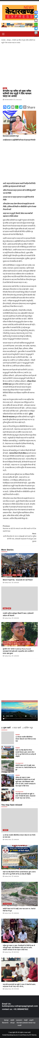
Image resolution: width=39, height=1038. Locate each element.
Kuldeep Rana (7, 582)
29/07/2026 (16, 952)
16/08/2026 (16, 876)
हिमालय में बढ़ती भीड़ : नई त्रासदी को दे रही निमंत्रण (18, 580)
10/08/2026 (16, 913)
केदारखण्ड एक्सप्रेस (8, 99)
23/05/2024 (18, 99)
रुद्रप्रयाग (20, 575)
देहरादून (4, 88)
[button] (3, 33)
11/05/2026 (16, 656)
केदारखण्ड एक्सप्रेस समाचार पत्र (26, 1023)
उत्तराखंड (5, 641)
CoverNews (23, 1035)
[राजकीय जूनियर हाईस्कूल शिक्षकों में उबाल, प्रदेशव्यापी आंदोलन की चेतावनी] (19, 598)
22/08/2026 (16, 839)
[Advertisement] (19, 65)
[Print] (36, 32)
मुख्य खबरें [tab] (7, 728)
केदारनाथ (5, 575)
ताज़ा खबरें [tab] (17, 728)
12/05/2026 (16, 618)
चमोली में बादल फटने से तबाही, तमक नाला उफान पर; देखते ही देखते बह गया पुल (26, 767)
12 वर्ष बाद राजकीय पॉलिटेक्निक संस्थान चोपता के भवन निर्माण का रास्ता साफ (26, 739)
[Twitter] (36, 16)
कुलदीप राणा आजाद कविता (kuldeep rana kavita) (19, 641)
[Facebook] (36, 12)
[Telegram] (36, 28)
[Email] (36, 20)
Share (31, 107)
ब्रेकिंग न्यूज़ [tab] (28, 728)
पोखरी (9, 608)
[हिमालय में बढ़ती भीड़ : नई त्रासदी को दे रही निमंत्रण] (19, 565)
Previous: (19, 528)
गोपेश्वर (10, 644)
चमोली (10, 575)
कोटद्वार (12, 1023)
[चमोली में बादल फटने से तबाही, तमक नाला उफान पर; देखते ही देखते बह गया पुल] (7, 766)
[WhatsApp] (36, 24)
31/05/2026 (16, 582)
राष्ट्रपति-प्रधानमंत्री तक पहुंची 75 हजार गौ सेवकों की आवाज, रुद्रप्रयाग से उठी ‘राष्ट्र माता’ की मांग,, (25, 796)
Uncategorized (19, 763)
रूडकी (19, 1025)
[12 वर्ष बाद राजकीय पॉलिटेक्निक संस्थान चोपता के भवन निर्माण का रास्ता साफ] (19, 820)
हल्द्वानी (31, 1020)
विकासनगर (5, 1023)
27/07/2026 (16, 989)
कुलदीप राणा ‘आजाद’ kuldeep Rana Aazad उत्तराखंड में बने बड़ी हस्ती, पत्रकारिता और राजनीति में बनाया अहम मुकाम (18, 651)
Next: (19, 537)
